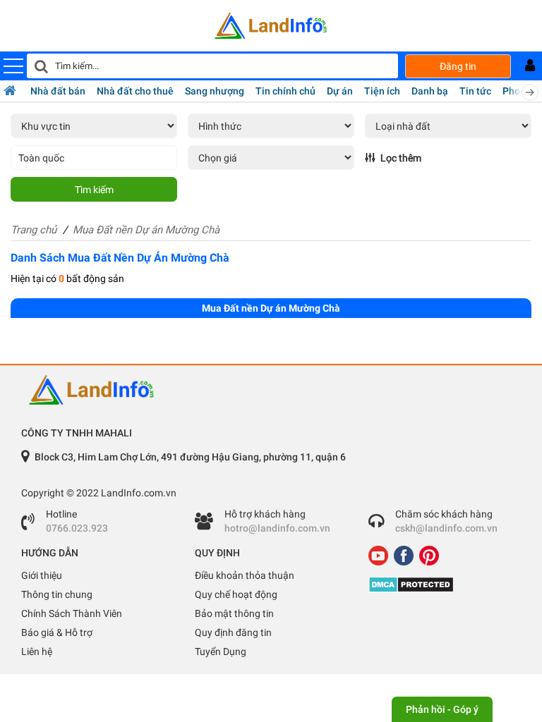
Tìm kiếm (94, 189)
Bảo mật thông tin (234, 613)
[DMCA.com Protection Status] (444, 584)
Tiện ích (382, 91)
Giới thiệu (41, 575)
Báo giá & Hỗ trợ (56, 632)
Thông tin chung (56, 594)
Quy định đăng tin (233, 632)
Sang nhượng (214, 91)
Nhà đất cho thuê (135, 91)
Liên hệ (36, 651)
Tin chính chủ (285, 91)
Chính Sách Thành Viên (71, 613)
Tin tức (475, 91)
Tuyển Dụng (220, 651)
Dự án (340, 91)
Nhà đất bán (57, 91)
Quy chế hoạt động (236, 594)
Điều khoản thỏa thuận (244, 575)
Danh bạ (429, 91)
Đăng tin (458, 66)
